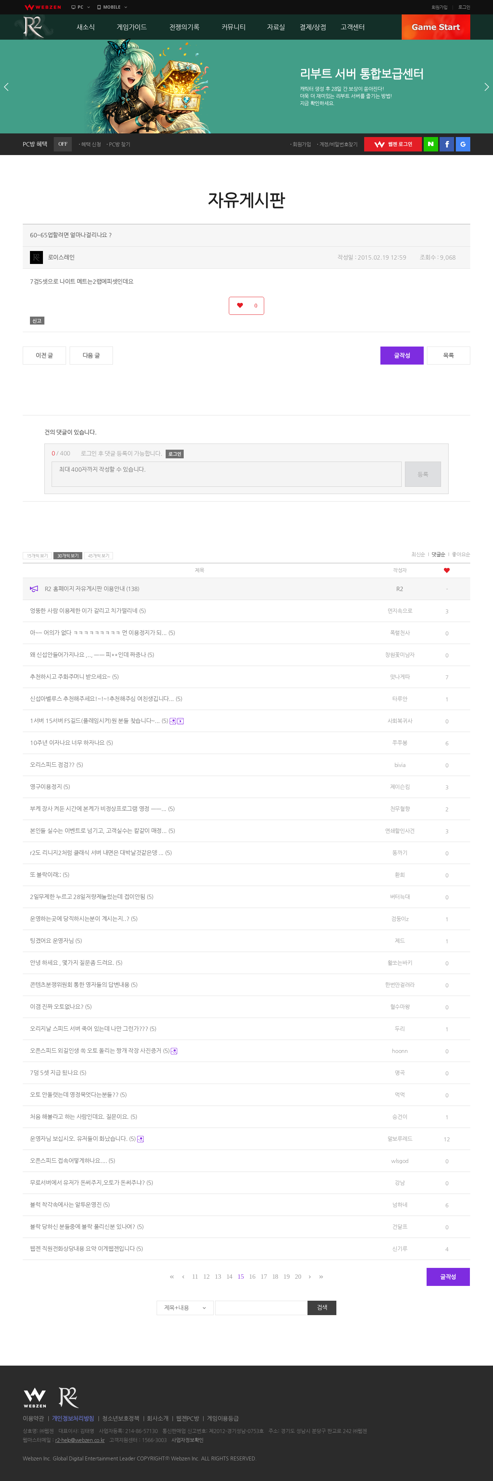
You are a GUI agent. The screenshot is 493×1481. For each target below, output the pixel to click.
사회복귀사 (400, 721)
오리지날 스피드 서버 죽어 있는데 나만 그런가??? (93, 1028)
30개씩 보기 (68, 555)
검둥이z (400, 919)
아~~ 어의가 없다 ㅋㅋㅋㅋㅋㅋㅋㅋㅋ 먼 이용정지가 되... (102, 632)
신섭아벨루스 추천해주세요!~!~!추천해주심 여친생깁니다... (106, 698)
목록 (448, 355)
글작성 (402, 355)
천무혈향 (400, 809)
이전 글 (44, 355)
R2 (33, 27)
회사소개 (157, 1418)
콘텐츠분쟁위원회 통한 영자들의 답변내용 (84, 984)
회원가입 (440, 7)
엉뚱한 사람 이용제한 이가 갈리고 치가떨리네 (88, 610)
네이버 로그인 (431, 144)
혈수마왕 (400, 1007)
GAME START (436, 27)
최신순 (418, 554)
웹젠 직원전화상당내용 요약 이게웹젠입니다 (86, 1248)
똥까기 (399, 853)
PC (80, 7)
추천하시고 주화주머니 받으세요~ (74, 676)
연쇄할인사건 (400, 831)
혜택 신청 (91, 144)
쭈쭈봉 (399, 743)
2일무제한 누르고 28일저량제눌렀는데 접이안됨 (91, 896)
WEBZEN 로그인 (393, 144)
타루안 (399, 699)
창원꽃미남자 (400, 655)
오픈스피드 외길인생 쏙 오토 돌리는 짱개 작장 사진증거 (100, 1050)
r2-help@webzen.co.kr (80, 1440)
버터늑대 (400, 897)
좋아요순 (461, 554)
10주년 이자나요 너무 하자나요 (71, 742)
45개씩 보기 (98, 555)
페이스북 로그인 (447, 144)
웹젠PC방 (187, 1418)
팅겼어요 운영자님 (56, 940)
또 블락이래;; (49, 874)
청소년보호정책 (120, 1418)
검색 (322, 1307)
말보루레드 (400, 1139)
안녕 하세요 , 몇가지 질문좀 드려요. (76, 962)
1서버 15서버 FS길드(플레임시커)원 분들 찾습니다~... (99, 720)
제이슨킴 (400, 787)
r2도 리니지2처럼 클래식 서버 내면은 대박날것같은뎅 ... (101, 852)
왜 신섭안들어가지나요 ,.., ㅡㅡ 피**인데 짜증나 (92, 654)
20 (298, 1276)
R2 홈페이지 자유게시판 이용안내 (92, 588)
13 (218, 1276)
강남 (400, 1183)
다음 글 (91, 355)
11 (195, 1276)
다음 (487, 87)
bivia (400, 765)
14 (229, 1276)
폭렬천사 (400, 633)
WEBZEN (35, 1397)
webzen (43, 7)
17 (264, 1276)
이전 (6, 87)
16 (252, 1276)
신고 (37, 321)
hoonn (400, 1051)
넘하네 (399, 1205)
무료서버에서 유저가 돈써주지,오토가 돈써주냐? (91, 1182)
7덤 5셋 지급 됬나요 (58, 1072)
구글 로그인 (463, 144)
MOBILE (112, 7)
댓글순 (438, 554)
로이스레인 (61, 257)
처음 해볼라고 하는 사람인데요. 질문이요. (83, 1116)
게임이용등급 (223, 1418)
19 (286, 1276)
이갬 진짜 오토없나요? (61, 1006)
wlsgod (400, 1161)
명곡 (400, 1073)
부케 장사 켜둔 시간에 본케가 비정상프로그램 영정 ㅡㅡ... (102, 808)
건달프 (399, 1227)
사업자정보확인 (187, 1440)
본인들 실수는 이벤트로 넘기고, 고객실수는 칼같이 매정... (102, 830)
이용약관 (33, 1418)
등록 (423, 474)
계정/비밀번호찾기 (338, 144)
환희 (400, 875)
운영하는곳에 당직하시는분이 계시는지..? (84, 918)
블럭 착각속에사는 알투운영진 (70, 1204)
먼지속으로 (400, 611)
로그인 (464, 7)
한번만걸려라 (400, 985)
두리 (400, 1029)
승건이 (399, 1117)
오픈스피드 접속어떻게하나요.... (72, 1160)
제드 (400, 941)
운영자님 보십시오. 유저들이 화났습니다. (83, 1138)
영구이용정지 (50, 786)
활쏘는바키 (400, 963)
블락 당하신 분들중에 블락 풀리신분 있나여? (87, 1226)
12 (206, 1276)
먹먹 (400, 1095)
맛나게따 (400, 677)
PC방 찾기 (119, 144)
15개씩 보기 (37, 555)
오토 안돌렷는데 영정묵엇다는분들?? (78, 1094)
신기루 (399, 1249)
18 (275, 1276)
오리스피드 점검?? (56, 764)
